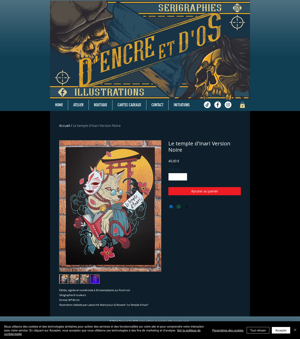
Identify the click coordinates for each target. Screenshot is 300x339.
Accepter (281, 330)
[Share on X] (186, 206)
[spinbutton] (177, 176)
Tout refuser (258, 330)
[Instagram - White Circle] (228, 104)
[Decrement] (171, 176)
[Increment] (184, 176)
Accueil (64, 125)
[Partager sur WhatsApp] (178, 206)
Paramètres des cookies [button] (227, 330)
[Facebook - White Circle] (217, 104)
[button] (242, 105)
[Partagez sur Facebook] (171, 206)
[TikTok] (207, 104)
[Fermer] (295, 330)
